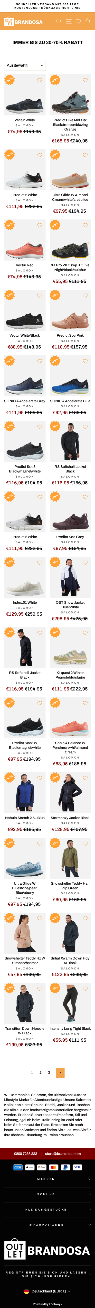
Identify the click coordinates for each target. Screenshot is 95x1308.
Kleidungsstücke (46, 1209)
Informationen (46, 1224)
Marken (46, 1179)
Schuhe (46, 1194)
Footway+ (55, 1304)
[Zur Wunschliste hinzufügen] (40, 80)
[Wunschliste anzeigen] (78, 21)
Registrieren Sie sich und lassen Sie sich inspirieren (46, 1274)
